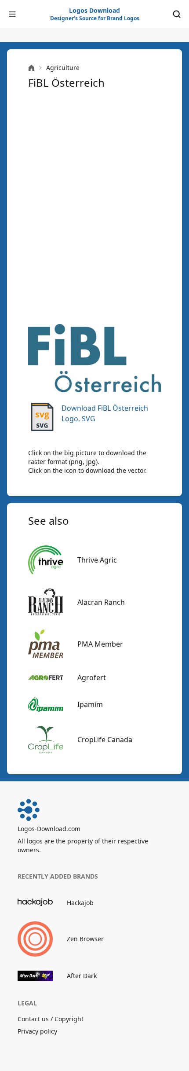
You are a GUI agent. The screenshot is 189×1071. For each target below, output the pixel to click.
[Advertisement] (94, 205)
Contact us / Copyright (51, 1019)
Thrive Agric (97, 560)
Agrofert (91, 677)
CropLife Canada (104, 739)
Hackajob (80, 902)
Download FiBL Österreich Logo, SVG (105, 413)
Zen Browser (85, 939)
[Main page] (31, 68)
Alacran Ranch (101, 602)
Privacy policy (37, 1031)
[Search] (176, 14)
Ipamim (90, 704)
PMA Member (100, 644)
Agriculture (63, 67)
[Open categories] (12, 14)
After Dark (82, 976)
